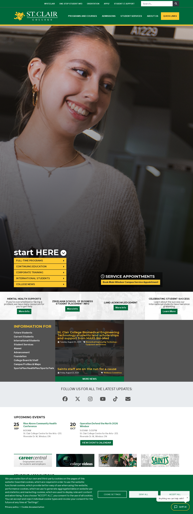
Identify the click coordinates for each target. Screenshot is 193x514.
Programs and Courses (82, 16)
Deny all (143, 494)
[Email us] (128, 399)
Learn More (102, 311)
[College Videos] (75, 460)
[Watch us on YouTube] (103, 399)
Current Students (24, 336)
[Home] (37, 16)
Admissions (109, 16)
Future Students (23, 332)
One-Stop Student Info (70, 4)
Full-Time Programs (29, 260)
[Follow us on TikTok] (115, 399)
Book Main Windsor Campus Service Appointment (130, 282)
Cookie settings (112, 494)
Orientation (93, 4)
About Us (152, 16)
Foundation (20, 356)
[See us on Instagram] (90, 399)
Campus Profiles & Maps (27, 364)
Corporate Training (29, 272)
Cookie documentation (32, 507)
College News (25, 284)
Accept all (175, 494)
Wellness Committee (113, 373)
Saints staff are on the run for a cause (87, 368)
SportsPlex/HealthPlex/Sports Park (34, 368)
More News (90, 379)
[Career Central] (33, 460)
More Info (54, 307)
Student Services (131, 16)
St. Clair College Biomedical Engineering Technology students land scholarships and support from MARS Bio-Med (88, 335)
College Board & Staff (26, 360)
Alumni (17, 348)
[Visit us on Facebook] (65, 399)
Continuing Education (31, 266)
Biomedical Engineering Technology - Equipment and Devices (102, 343)
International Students (33, 278)
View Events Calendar (96, 442)
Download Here (151, 308)
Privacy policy (12, 507)
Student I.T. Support (124, 4)
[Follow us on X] (77, 399)
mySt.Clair (49, 4)
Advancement (22, 352)
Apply (106, 4)
